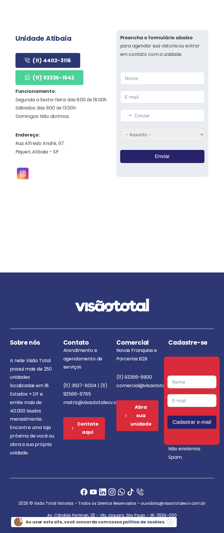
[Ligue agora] (93, 491)
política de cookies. (144, 522)
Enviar (162, 156)
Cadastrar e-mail (191, 422)
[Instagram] (112, 491)
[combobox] (126, 115)
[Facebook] (84, 491)
